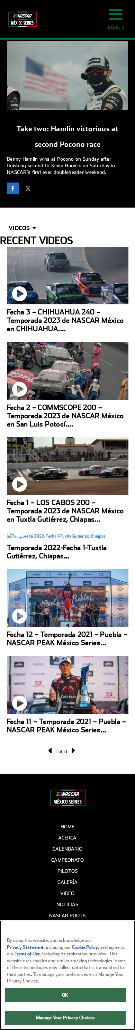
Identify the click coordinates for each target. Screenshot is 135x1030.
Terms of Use (27, 953)
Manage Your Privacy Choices (65, 1017)
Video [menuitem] (67, 893)
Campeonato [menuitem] (67, 860)
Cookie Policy (85, 947)
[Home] (19, 19)
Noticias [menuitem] (67, 904)
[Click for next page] (73, 750)
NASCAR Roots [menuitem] (67, 915)
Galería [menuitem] (67, 882)
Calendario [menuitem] (67, 849)
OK (65, 995)
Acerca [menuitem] (67, 838)
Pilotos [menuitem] (67, 871)
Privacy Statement (25, 947)
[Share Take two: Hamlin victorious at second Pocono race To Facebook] (14, 189)
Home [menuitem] (67, 826)
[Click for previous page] (50, 750)
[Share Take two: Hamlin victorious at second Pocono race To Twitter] (29, 189)
